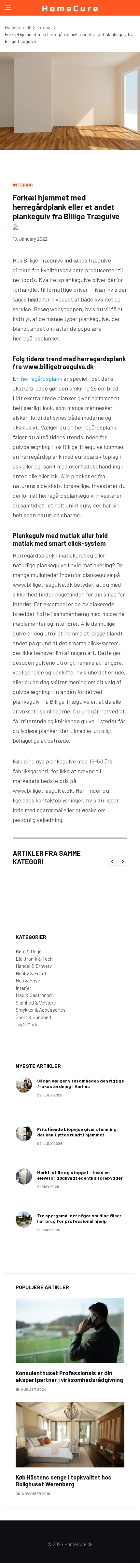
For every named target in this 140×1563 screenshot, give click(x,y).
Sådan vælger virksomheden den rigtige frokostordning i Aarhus (80, 1083)
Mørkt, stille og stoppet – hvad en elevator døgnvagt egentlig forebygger (80, 1175)
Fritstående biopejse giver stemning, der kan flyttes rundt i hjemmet (77, 1131)
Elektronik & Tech (34, 959)
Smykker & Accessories (41, 1010)
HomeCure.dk (18, 27)
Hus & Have (28, 980)
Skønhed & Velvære (36, 1003)
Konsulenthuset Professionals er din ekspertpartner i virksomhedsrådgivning (69, 1376)
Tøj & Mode (27, 1024)
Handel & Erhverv (34, 966)
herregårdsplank (41, 378)
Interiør (45, 27)
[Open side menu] (8, 8)
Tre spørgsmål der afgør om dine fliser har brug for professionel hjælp (79, 1218)
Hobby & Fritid (31, 973)
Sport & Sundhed (33, 1017)
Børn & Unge (29, 951)
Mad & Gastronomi (35, 995)
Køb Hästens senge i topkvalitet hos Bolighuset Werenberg (63, 1481)
